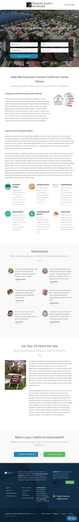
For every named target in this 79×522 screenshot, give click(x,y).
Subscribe (69, 482)
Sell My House (55, 454)
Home (8, 488)
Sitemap (55, 514)
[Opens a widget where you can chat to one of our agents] (71, 518)
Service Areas (45, 514)
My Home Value (11, 493)
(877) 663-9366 (69, 4)
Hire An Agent (26, 488)
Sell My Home (10, 496)
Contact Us (70, 516)
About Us (9, 490)
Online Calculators (25, 494)
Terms (64, 514)
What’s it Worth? (27, 454)
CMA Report (26, 490)
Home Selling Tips (28, 498)
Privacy (71, 514)
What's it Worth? (24, 56)
